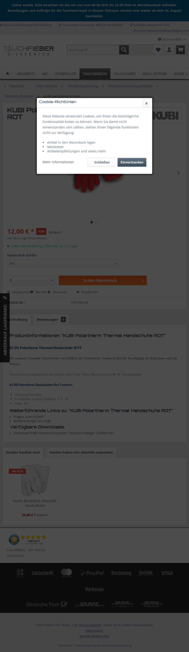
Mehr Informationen (58, 162)
